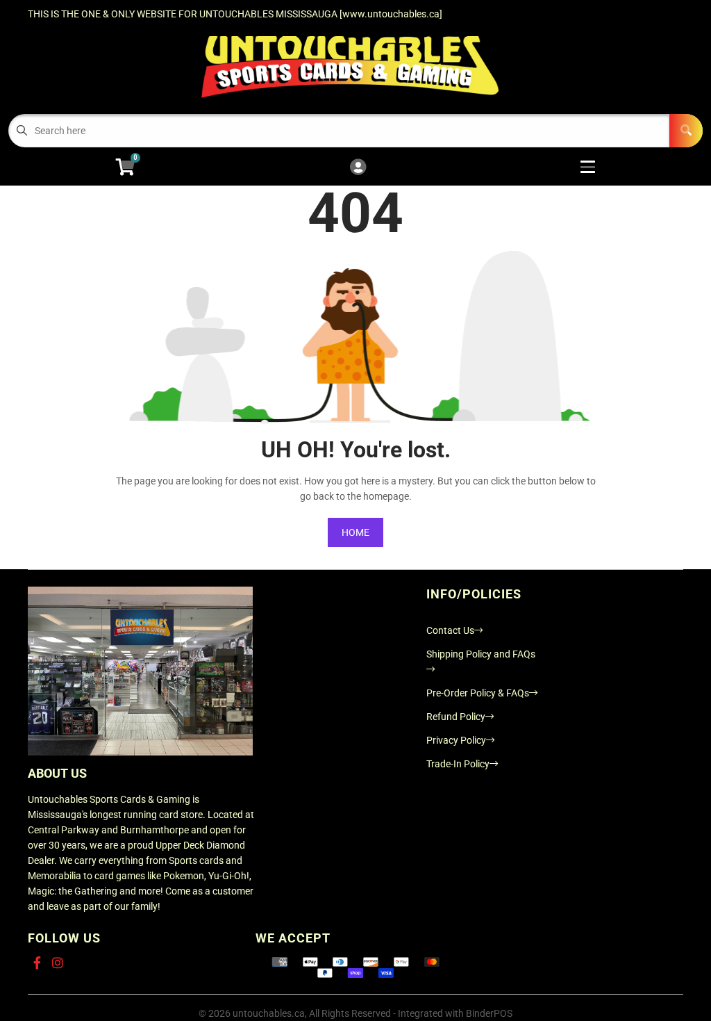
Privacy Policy (456, 740)
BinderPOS (489, 1013)
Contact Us (450, 630)
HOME (355, 532)
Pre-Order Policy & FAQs (477, 693)
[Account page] (358, 167)
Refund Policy (455, 716)
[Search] (686, 130)
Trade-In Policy (458, 763)
